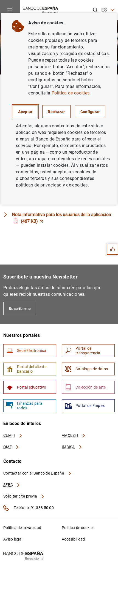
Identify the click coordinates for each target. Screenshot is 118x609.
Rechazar (56, 112)
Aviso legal (12, 539)
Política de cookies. (71, 93)
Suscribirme (20, 308)
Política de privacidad (22, 527)
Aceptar (25, 112)
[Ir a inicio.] (40, 9)
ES (104, 10)
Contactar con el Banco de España (34, 473)
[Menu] (10, 10)
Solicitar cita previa (20, 496)
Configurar (90, 112)
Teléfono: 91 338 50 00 (33, 507)
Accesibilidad (73, 539)
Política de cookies (78, 527)
